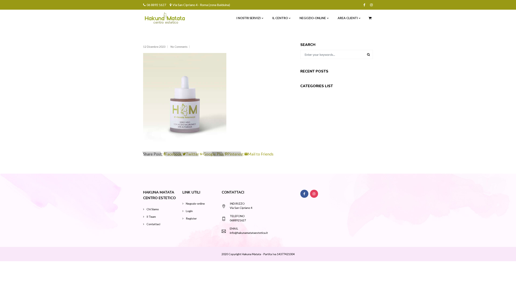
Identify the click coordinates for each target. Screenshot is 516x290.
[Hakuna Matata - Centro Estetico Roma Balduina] (155, 18)
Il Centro (280, 18)
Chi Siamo (153, 209)
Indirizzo (237, 203)
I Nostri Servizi (248, 18)
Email (234, 228)
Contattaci (153, 224)
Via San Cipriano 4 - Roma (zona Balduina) (201, 5)
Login (189, 211)
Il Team (151, 216)
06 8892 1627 (156, 5)
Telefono (237, 216)
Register (191, 218)
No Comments (179, 46)
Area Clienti (348, 18)
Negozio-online (313, 18)
